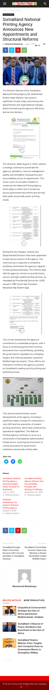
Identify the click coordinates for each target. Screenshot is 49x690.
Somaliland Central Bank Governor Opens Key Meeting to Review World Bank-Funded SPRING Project (35, 553)
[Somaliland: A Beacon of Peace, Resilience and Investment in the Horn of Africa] (9, 627)
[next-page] (8, 659)
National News (15, 10)
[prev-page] (4, 659)
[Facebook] (5, 50)
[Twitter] (11, 50)
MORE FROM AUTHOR (34, 600)
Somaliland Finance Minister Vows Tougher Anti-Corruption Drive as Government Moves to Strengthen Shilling (30, 646)
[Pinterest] (18, 50)
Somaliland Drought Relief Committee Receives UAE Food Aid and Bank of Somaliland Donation (13, 553)
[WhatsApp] (24, 50)
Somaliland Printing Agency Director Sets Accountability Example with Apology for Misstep (33, 484)
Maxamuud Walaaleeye (14, 44)
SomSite (25, 686)
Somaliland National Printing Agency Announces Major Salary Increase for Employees (11, 484)
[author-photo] (24, 582)
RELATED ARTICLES (12, 600)
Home (5, 10)
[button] (4, 3)
